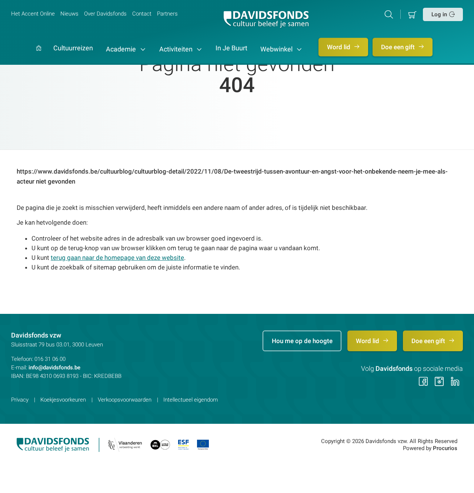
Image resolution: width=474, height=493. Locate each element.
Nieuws (69, 13)
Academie (121, 49)
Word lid (339, 47)
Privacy (20, 399)
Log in (439, 14)
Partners (167, 13)
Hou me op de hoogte (302, 341)
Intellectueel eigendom (190, 399)
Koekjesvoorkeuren (63, 399)
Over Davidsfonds (105, 13)
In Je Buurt (231, 48)
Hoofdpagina (38, 55)
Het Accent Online (33, 13)
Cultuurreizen (73, 48)
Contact (141, 13)
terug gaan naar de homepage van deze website (117, 257)
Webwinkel (277, 49)
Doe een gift (398, 47)
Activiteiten (176, 49)
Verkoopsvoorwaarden (124, 399)
